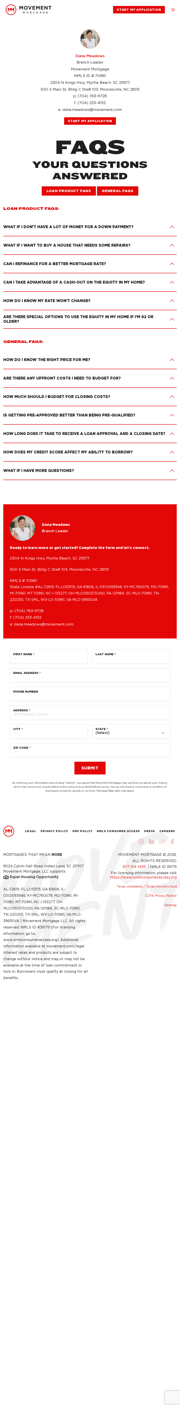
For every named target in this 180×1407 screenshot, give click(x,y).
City (16, 729)
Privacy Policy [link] (54, 831)
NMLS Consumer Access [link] (118, 831)
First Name (22, 654)
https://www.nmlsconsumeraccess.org (143, 877)
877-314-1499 (135, 867)
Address (20, 710)
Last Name (104, 654)
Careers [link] (167, 831)
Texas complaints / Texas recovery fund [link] (147, 886)
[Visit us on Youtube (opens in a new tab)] (161, 841)
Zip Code (20, 747)
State (100, 729)
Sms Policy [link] (82, 831)
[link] (28, 9)
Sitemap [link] (170, 905)
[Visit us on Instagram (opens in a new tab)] (141, 841)
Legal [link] (30, 831)
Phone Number (25, 691)
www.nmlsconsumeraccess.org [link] (30, 940)
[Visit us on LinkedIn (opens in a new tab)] (151, 841)
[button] (173, 9)
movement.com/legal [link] (65, 946)
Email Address (25, 672)
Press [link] (149, 831)
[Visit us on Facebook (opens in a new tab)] (172, 841)
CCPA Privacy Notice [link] (161, 895)
